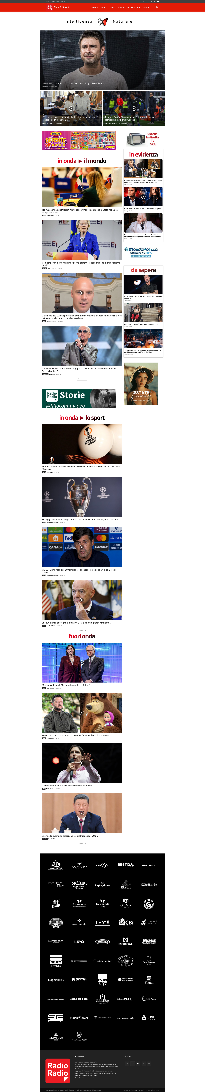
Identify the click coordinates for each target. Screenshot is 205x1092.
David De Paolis (52, 268)
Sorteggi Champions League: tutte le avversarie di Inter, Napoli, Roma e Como (80, 519)
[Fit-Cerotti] (55, 903)
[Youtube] (158, 1)
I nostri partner (133, 7)
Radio (94, 7)
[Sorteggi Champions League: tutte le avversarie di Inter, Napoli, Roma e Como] (82, 497)
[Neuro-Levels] (55, 960)
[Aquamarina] (79, 865)
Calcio (108, 114)
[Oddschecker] (102, 960)
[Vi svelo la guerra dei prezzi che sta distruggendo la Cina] (82, 813)
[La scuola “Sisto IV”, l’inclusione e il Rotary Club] (143, 312)
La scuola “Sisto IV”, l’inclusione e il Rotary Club (141, 324)
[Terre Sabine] (149, 1018)
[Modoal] (125, 941)
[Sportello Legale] (102, 1018)
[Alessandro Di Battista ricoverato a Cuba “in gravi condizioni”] (102, 60)
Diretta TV (63, 1)
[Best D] (125, 865)
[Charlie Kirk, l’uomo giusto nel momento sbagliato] (143, 196)
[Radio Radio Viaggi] (149, 979)
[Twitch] (150, 1)
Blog (44, 788)
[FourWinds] (79, 903)
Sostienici (147, 7)
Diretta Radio (55, 1)
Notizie (44, 268)
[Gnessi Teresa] (55, 922)
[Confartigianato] (102, 884)
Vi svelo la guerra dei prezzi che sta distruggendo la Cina (70, 836)
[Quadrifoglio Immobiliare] (125, 979)
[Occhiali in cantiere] (79, 960)
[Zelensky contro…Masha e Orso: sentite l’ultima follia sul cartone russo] (82, 713)
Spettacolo (45, 374)
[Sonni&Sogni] (79, 1018)
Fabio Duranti (50, 215)
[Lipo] (79, 941)
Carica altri (81, 379)
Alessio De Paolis (51, 321)
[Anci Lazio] (55, 865)
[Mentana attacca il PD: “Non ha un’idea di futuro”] (82, 663)
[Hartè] (102, 922)
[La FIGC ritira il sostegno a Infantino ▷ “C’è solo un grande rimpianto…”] (82, 600)
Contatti (141, 1090)
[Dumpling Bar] (149, 884)
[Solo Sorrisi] (149, 999)
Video (44, 114)
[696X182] (79, 152)
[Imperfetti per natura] (149, 922)
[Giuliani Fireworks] (149, 903)
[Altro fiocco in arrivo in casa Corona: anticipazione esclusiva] (143, 284)
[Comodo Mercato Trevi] (79, 884)
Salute (44, 215)
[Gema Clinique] (125, 903)
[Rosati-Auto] (79, 999)
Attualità (45, 838)
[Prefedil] (79, 979)
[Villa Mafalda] (79, 1037)
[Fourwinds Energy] (102, 903)
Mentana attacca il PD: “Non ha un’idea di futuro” (66, 685)
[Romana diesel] (55, 999)
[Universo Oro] (55, 1037)
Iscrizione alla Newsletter (153, 1090)
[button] (157, 7)
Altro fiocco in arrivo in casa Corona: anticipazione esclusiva (143, 297)
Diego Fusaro (50, 688)
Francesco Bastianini (52, 522)
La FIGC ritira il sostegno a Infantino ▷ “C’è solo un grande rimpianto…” (77, 622)
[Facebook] (143, 1)
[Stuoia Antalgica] (125, 1018)
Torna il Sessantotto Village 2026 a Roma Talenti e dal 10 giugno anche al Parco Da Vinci (142, 351)
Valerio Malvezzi (52, 838)
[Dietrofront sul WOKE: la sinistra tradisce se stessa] (82, 763)
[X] (154, 1)
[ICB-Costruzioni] (125, 922)
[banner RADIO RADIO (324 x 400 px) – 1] (141, 407)
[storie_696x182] (79, 410)
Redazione (45, 86)
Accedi (47, 1)
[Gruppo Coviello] (79, 922)
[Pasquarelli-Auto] (55, 979)
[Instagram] (147, 1)
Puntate (120, 7)
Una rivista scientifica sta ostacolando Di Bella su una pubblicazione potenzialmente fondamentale (142, 235)
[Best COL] (102, 865)
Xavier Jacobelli (51, 625)
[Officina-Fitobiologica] (125, 960)
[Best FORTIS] (149, 865)
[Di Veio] (125, 884)
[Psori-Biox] (102, 979)
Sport (112, 7)
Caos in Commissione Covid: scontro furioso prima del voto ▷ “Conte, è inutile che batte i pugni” (143, 181)
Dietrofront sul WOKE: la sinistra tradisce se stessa (67, 785)
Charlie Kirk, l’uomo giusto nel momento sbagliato (143, 209)
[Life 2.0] (55, 941)
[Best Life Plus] (55, 884)
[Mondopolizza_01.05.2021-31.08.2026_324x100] (141, 259)
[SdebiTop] (102, 999)
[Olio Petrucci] (149, 960)
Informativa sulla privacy (130, 1090)
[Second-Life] (125, 999)
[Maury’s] (102, 941)
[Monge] (149, 941)
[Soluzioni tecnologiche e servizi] (55, 1018)
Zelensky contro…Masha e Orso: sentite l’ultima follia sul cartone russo (77, 735)
